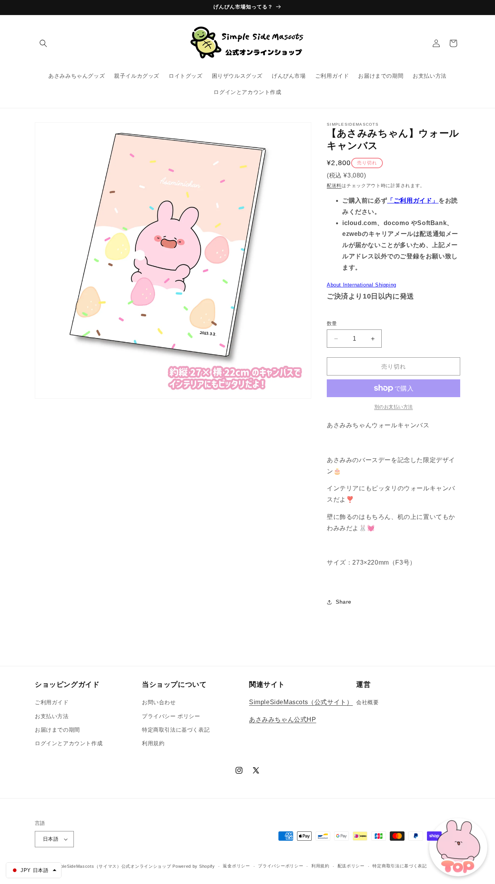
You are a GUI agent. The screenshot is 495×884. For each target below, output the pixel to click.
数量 (332, 323)
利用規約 (153, 743)
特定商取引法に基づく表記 (176, 730)
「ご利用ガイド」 (413, 200)
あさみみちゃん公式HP (282, 719)
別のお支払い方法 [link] (393, 407)
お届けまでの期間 (57, 730)
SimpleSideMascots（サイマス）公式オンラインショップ (112, 866)
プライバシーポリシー (280, 866)
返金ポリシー (236, 866)
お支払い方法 (52, 716)
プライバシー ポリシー (171, 716)
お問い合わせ (159, 702)
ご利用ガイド (52, 702)
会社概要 (367, 702)
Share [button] (344, 602)
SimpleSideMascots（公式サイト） (301, 702)
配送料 (334, 185)
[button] (43, 43)
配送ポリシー (351, 866)
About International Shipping (361, 285)
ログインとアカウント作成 (68, 743)
